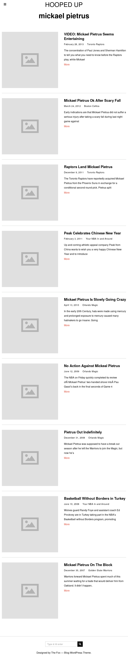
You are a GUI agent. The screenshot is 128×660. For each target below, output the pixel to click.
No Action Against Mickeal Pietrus (92, 365)
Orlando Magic (90, 305)
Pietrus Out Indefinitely (83, 431)
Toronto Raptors (95, 44)
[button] (80, 644)
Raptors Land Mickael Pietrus (88, 166)
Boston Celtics (91, 106)
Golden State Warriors (100, 570)
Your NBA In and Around (99, 238)
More (67, 64)
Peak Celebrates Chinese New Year (92, 233)
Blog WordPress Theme (77, 652)
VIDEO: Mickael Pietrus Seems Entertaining (89, 36)
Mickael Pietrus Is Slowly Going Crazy (95, 299)
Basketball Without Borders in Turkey (94, 498)
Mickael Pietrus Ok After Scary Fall (92, 100)
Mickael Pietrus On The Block (88, 564)
